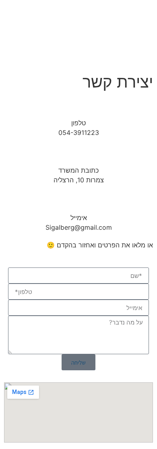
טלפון (78, 123)
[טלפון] (78, 108)
